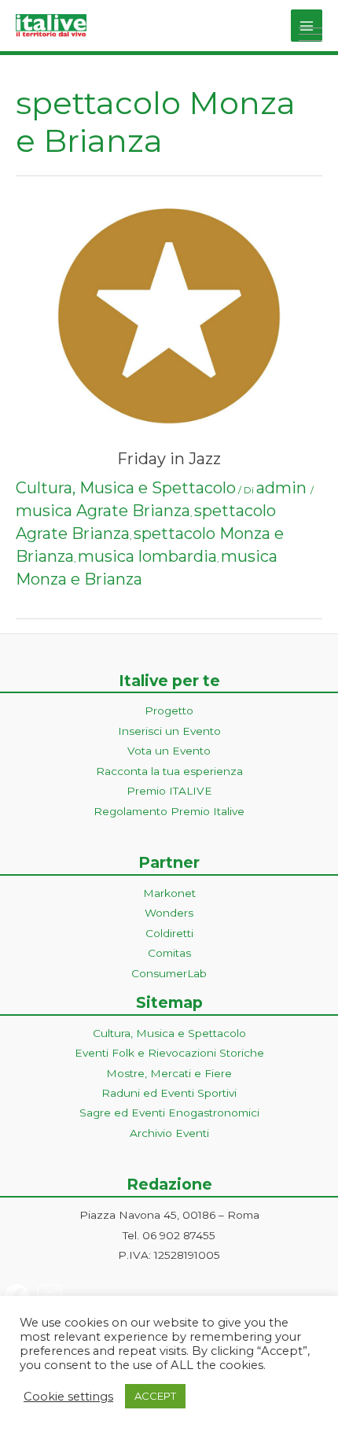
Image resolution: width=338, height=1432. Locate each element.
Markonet (169, 893)
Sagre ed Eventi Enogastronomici (169, 1112)
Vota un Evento (169, 750)
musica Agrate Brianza (103, 510)
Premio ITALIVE (169, 790)
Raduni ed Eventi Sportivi (169, 1093)
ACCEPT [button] (155, 1396)
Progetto (169, 710)
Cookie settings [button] (68, 1397)
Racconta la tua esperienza (169, 771)
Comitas (169, 953)
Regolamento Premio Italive (169, 811)
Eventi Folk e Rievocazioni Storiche (169, 1052)
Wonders (169, 912)
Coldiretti (169, 933)
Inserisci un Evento (169, 731)
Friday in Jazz (169, 458)
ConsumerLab (169, 973)
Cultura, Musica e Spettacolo (126, 487)
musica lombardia (147, 556)
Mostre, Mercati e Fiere (169, 1073)
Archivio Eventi (169, 1133)
